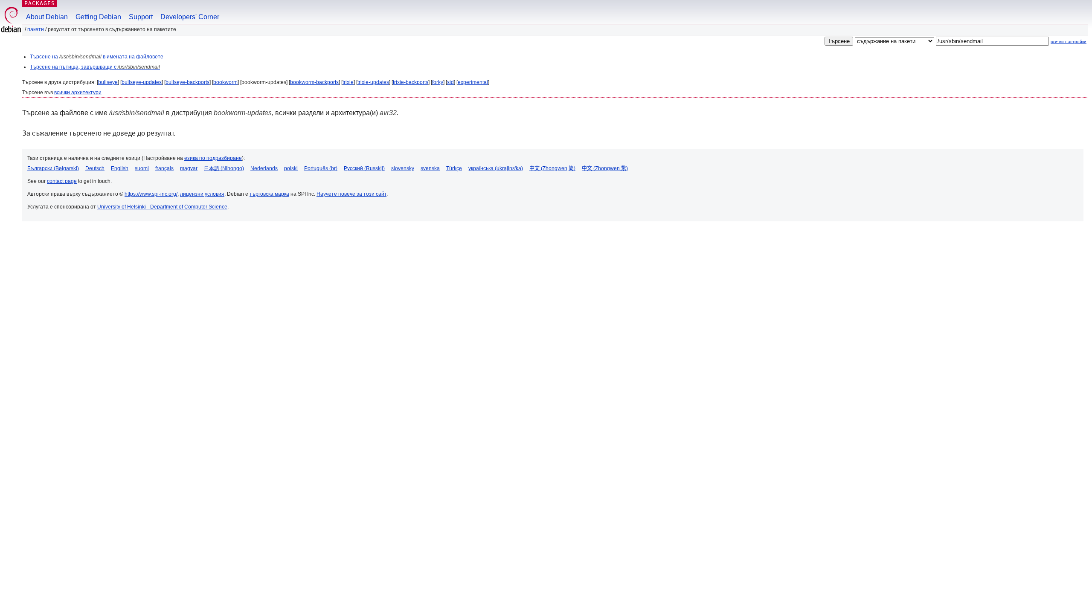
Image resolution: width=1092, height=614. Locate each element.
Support (141, 16)
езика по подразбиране (213, 158)
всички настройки (1068, 41)
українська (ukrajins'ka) (495, 168)
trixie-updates (373, 82)
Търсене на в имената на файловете (96, 57)
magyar (188, 168)
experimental (473, 82)
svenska (430, 168)
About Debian (47, 16)
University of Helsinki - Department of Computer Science (162, 207)
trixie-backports (410, 82)
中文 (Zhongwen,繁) (605, 168)
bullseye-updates (142, 82)
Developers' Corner (189, 16)
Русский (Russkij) (364, 168)
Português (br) (320, 168)
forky (437, 82)
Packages (39, 3)
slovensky (402, 168)
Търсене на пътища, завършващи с (95, 67)
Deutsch (95, 168)
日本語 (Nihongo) (224, 168)
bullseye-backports (187, 82)
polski (291, 168)
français (164, 168)
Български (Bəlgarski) (53, 168)
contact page (62, 181)
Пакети (35, 29)
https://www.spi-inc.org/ (151, 194)
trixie (348, 82)
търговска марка (269, 194)
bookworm (225, 82)
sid (450, 82)
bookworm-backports (314, 82)
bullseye (108, 82)
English (119, 168)
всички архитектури (78, 93)
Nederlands (264, 168)
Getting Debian (98, 16)
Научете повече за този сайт (351, 194)
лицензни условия (202, 194)
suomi (142, 168)
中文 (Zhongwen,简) (552, 168)
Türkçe (454, 168)
